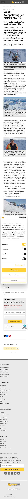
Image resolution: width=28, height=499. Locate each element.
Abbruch (2, 412)
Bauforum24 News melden (10, 344)
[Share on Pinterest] (9, 336)
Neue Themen (3, 392)
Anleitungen (3, 399)
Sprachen (8, 494)
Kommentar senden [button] (15, 321)
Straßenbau (3, 430)
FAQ (1, 401)
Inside (1, 396)
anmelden (17, 304)
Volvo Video (6, 287)
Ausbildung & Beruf (4, 414)
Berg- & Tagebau (4, 421)
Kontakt (2, 443)
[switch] (24, 249)
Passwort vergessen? (5, 390)
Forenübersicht (3, 394)
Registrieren (3, 385)
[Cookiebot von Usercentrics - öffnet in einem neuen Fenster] (19, 218)
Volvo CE (17, 292)
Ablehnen (14, 280)
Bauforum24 (18, 2)
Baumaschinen (3, 419)
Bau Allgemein (3, 417)
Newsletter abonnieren (12, 469)
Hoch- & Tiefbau (4, 423)
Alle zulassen (14, 270)
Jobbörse (2, 426)
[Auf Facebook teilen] (7, 336)
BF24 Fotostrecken (4, 374)
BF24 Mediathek (4, 372)
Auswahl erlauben (14, 275)
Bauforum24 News (4, 367)
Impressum (3, 445)
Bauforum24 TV (4, 369)
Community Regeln (4, 403)
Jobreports (2, 428)
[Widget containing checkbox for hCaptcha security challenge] (16, 327)
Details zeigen (19, 265)
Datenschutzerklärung (5, 447)
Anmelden (2, 388)
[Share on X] (5, 336)
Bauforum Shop (4, 376)
